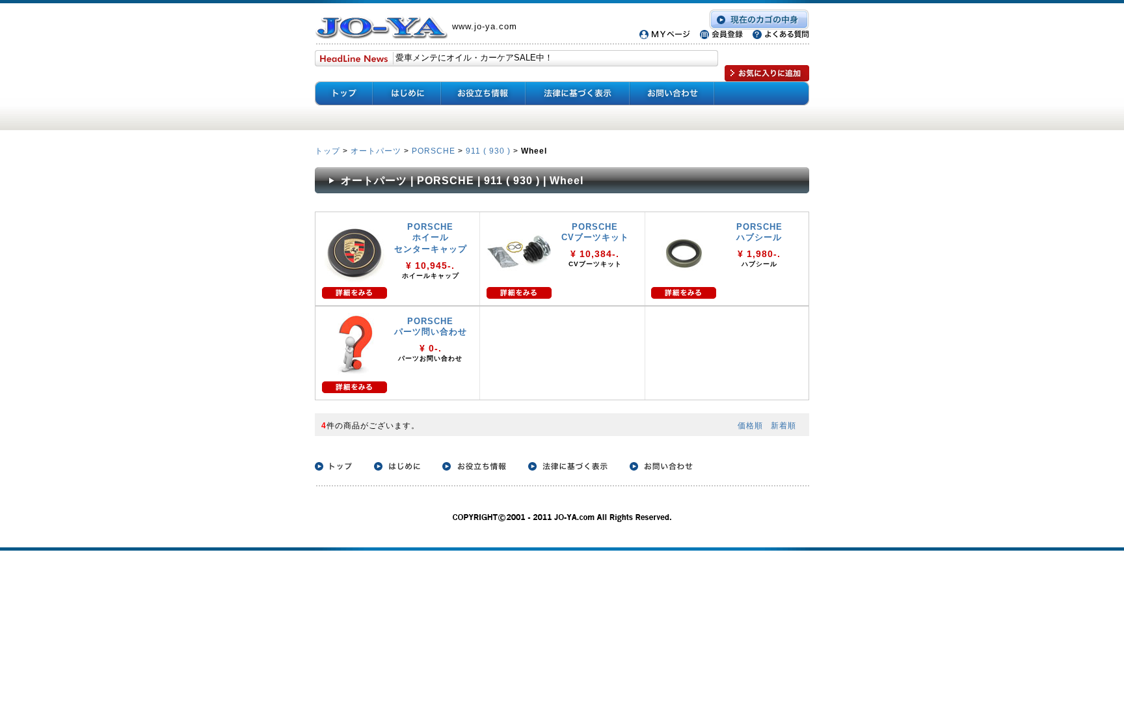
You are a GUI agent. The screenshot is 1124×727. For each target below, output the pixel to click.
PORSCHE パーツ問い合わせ (430, 326)
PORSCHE (433, 150)
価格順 (750, 425)
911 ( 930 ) (488, 150)
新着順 (783, 425)
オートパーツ (376, 150)
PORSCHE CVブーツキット (595, 232)
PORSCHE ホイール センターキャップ (430, 238)
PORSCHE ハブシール (759, 232)
